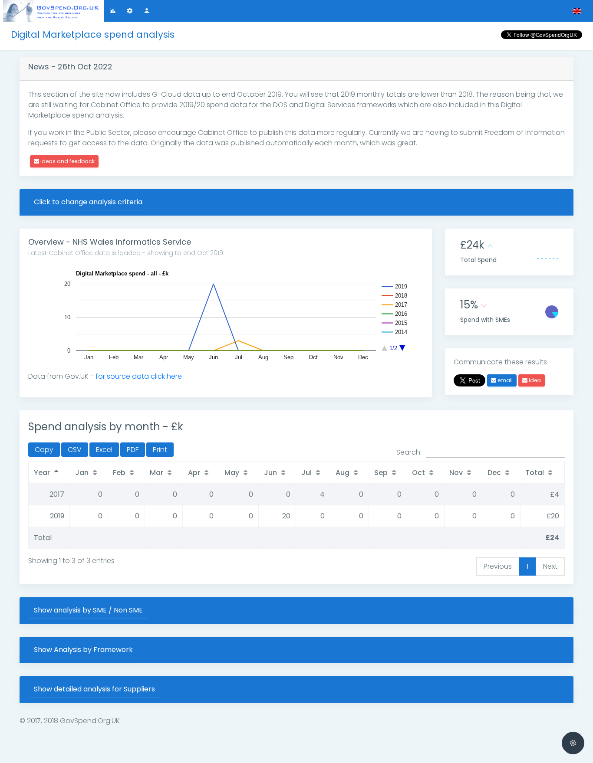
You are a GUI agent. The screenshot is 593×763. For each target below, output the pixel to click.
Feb (119, 473)
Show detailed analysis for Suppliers (94, 689)
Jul (306, 473)
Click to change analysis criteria (88, 202)
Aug (342, 473)
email (504, 380)
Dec (494, 473)
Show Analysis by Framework (83, 650)
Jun (270, 473)
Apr (194, 473)
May (231, 473)
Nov (456, 473)
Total (534, 473)
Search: (409, 452)
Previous (498, 566)
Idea (534, 380)
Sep (381, 473)
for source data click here (139, 376)
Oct (418, 473)
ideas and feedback (67, 161)
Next (550, 566)
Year (42, 473)
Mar (156, 473)
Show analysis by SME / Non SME (88, 610)
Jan (82, 473)
